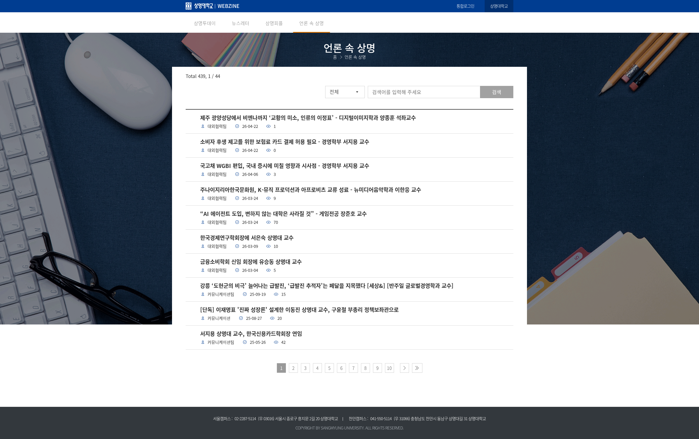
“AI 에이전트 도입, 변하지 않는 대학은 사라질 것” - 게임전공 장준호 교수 (283, 214)
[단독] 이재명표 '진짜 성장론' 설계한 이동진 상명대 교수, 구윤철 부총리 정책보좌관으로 (299, 310)
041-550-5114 (381, 419)
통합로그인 (465, 6)
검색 (496, 92)
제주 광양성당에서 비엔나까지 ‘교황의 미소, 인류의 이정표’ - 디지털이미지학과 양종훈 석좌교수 (308, 118)
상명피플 (274, 23)
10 (389, 368)
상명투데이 (205, 23)
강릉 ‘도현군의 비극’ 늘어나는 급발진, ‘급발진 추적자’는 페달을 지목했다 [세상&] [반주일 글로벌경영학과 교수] (327, 286)
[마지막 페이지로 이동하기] (417, 368)
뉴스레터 (240, 23)
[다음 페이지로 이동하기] (404, 368)
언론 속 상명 (311, 23)
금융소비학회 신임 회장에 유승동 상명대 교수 (251, 262)
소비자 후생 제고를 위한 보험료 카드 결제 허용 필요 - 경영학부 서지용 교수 (284, 142)
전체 (334, 91)
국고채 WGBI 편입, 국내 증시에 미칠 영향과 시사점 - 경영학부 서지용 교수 (284, 166)
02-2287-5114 (245, 419)
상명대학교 (499, 6)
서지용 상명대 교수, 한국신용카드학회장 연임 (251, 334)
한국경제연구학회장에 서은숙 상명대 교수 (247, 238)
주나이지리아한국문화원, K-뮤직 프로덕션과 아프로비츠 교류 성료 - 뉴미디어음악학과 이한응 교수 (310, 190)
